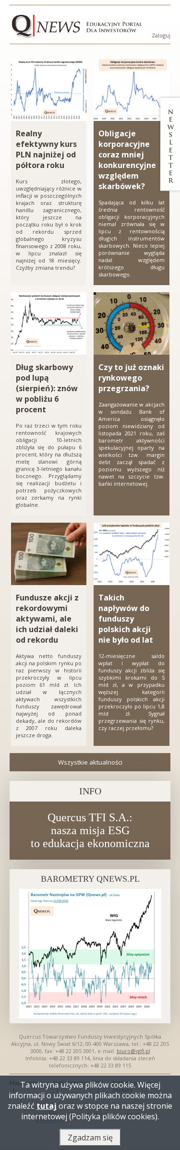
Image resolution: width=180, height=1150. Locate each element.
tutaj (46, 1106)
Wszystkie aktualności (90, 762)
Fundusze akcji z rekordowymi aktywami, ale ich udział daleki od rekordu (47, 618)
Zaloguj (161, 35)
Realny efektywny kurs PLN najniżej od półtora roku (46, 149)
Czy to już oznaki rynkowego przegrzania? (131, 378)
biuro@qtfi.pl (133, 1050)
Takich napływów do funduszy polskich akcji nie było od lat (125, 618)
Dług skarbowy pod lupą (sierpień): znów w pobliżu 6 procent (47, 388)
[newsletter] (169, 144)
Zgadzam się (90, 1137)
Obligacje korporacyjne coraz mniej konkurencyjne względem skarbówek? (127, 160)
